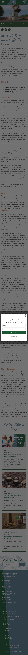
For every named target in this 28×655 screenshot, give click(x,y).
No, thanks (14, 336)
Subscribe (14, 333)
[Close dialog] (25, 315)
